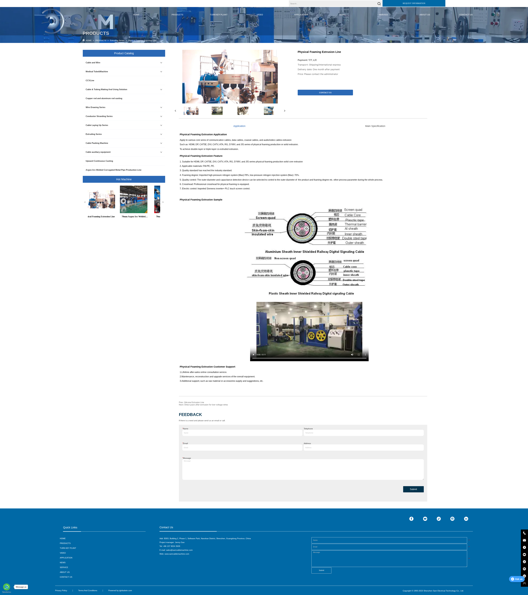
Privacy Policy (61, 590)
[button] (177, 14)
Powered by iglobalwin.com (120, 590)
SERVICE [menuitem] (383, 14)
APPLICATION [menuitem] (301, 14)
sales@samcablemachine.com (179, 550)
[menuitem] (177, 14)
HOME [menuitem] (136, 14)
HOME (89, 40)
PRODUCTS (100, 40)
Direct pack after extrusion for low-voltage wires (206, 404)
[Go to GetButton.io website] (6, 592)
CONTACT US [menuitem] (466, 14)
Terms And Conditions (87, 590)
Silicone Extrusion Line (194, 402)
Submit (413, 489)
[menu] (301, 14)
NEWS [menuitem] (342, 14)
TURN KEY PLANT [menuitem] (219, 14)
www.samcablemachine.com (177, 554)
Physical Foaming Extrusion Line (142, 40)
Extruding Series (117, 40)
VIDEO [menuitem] (260, 14)
